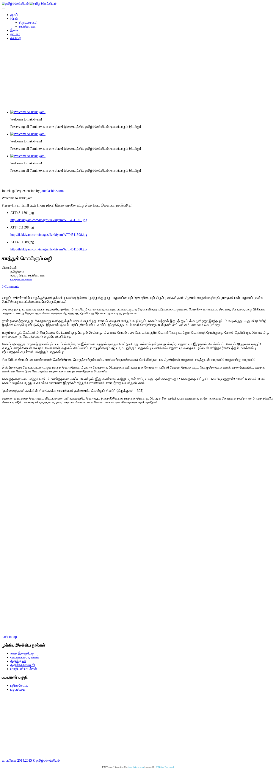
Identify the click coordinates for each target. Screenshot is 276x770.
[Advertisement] (138, 76)
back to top (9, 637)
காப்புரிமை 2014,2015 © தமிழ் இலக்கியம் (31, 760)
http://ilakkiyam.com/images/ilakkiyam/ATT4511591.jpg (48, 220)
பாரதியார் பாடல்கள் (23, 669)
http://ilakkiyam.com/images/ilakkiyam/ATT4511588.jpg (48, 249)
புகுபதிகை (17, 689)
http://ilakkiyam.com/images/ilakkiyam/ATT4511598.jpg (48, 234)
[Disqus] (138, 465)
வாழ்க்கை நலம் (21, 279)
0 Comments (10, 286)
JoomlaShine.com (136, 767)
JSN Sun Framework (165, 767)
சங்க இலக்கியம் (22, 653)
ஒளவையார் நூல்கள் (24, 657)
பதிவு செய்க (19, 685)
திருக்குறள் (18, 661)
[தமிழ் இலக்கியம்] (29, 3)
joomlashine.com (52, 191)
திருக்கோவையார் (22, 665)
